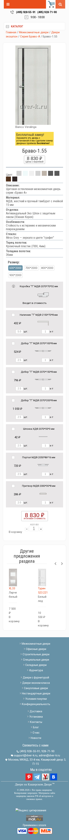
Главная (11, 32)
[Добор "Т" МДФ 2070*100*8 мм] (43, 350)
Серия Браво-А (30, 36)
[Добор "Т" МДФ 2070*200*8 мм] (43, 408)
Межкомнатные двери (33, 32)
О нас (36, 732)
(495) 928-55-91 (25, 12)
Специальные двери (36, 659)
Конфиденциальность (36, 704)
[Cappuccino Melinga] (44, 175)
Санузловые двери (36, 688)
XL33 (12, 588)
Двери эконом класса (36, 682)
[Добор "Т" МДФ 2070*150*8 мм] (43, 379)
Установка (36, 716)
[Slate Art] (56, 175)
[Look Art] (37, 175)
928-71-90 (47, 751)
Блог (36, 727)
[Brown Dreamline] (8, 180)
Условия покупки (36, 698)
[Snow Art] (25, 175)
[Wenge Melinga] (14, 180)
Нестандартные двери (36, 693)
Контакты (36, 722)
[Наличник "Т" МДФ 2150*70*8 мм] (43, 323)
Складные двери (36, 664)
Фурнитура (36, 670)
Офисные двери (36, 649)
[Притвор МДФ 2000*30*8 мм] (43, 493)
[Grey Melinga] (50, 175)
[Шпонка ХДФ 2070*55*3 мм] (43, 436)
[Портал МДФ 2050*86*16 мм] (43, 465)
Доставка (36, 711)
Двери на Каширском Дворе (33, 784)
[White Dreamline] (31, 175)
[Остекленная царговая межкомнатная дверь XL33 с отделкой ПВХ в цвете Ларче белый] (13, 577)
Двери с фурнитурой (36, 677)
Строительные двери (36, 654)
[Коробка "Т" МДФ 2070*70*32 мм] (43, 294)
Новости (36, 737)
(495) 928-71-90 (47, 12)
